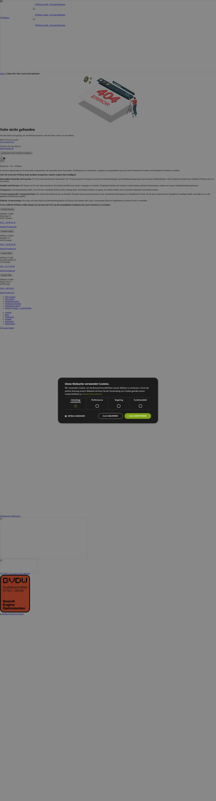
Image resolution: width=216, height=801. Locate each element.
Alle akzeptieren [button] (137, 416)
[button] (75, 416)
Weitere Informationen (92, 394)
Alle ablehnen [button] (110, 416)
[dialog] (108, 400)
